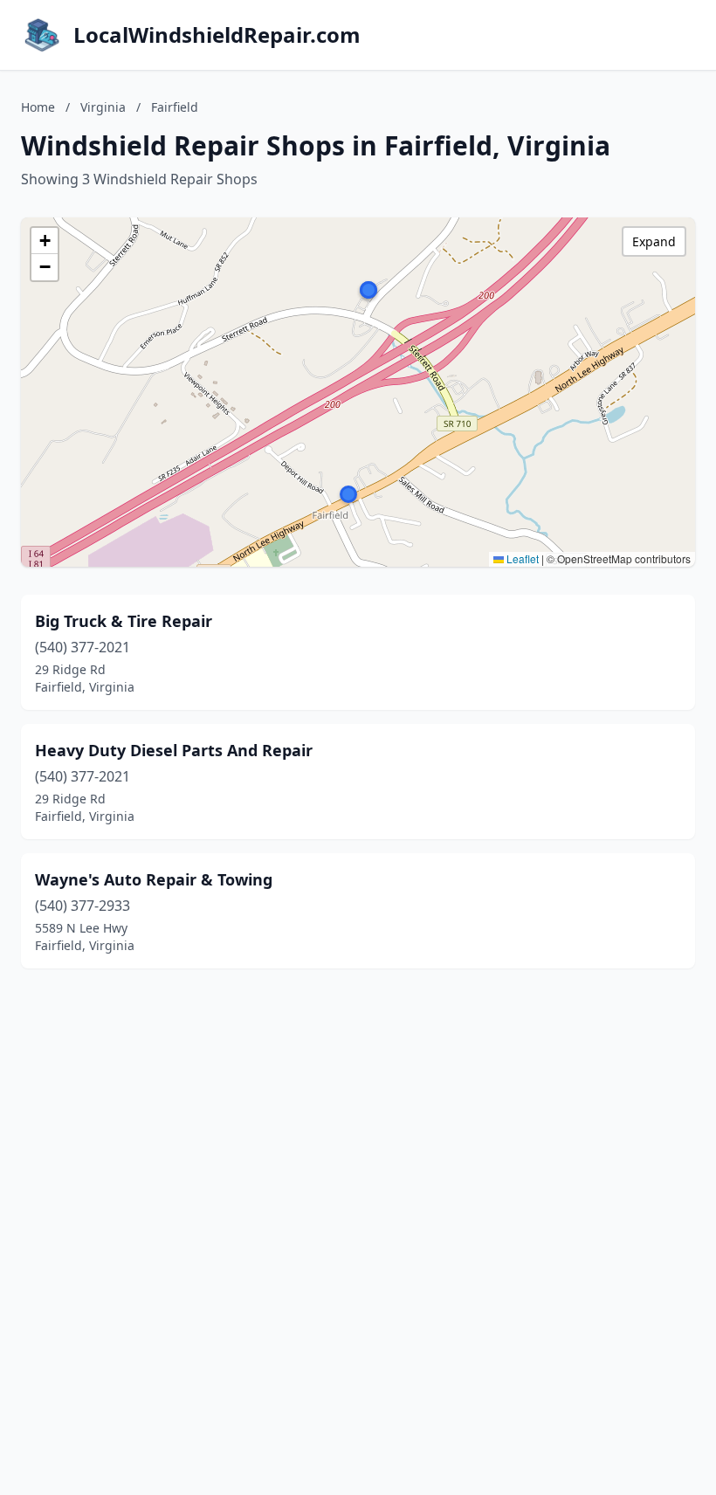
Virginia (103, 107)
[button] (368, 290)
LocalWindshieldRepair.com (217, 35)
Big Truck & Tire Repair (123, 620)
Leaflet (521, 558)
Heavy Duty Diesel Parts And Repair (174, 750)
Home (38, 107)
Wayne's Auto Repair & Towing (153, 879)
